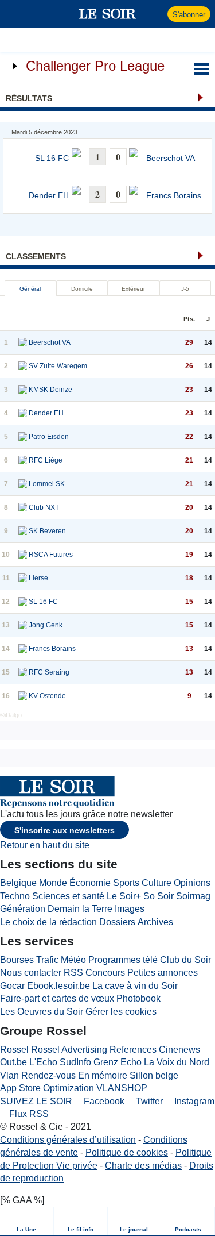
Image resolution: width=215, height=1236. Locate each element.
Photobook (138, 998)
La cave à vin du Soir (135, 986)
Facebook (102, 1101)
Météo (73, 960)
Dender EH (49, 195)
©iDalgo (11, 714)
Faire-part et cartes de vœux (57, 998)
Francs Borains (173, 195)
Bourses (17, 960)
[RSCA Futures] (23, 554)
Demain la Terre (80, 909)
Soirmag (193, 896)
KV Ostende (47, 696)
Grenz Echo (117, 1062)
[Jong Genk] (23, 625)
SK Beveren (47, 531)
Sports (126, 883)
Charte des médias (143, 1165)
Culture (156, 883)
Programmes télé (123, 960)
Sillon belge (154, 1075)
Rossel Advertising (69, 1049)
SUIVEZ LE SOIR (36, 1101)
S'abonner (189, 14)
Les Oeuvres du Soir (41, 1011)
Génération (22, 909)
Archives (155, 922)
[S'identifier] (157, 13)
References (133, 1049)
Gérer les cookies (121, 1011)
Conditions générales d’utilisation (68, 1140)
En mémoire (102, 1075)
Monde (53, 883)
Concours (105, 972)
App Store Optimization (47, 1088)
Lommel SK (47, 484)
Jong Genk (45, 625)
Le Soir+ (124, 896)
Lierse (38, 578)
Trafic (47, 960)
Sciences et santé (68, 896)
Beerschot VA (170, 158)
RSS (73, 972)
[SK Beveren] (23, 530)
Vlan (9, 1075)
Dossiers (117, 922)
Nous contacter (30, 972)
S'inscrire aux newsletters (64, 830)
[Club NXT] (23, 507)
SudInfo (75, 1062)
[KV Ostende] (23, 695)
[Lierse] (23, 578)
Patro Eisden (49, 437)
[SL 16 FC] (23, 601)
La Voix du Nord (176, 1062)
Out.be (13, 1062)
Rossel (14, 1049)
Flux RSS (28, 1114)
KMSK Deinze (50, 390)
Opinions (192, 883)
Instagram (193, 1101)
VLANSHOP (121, 1088)
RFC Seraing (49, 672)
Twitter (148, 1101)
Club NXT (44, 507)
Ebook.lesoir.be (58, 986)
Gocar (12, 986)
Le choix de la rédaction (48, 922)
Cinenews (179, 1049)
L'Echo (43, 1062)
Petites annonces (162, 972)
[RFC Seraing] (23, 672)
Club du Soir (185, 960)
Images (129, 909)
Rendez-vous (48, 1075)
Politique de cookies (126, 1152)
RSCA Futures (51, 554)
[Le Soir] (107, 14)
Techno (15, 896)
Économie (90, 883)
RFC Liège (45, 460)
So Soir (158, 896)
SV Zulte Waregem (58, 366)
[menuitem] (27, 1221)
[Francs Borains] (23, 648)
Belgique (18, 883)
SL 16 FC (52, 158)
